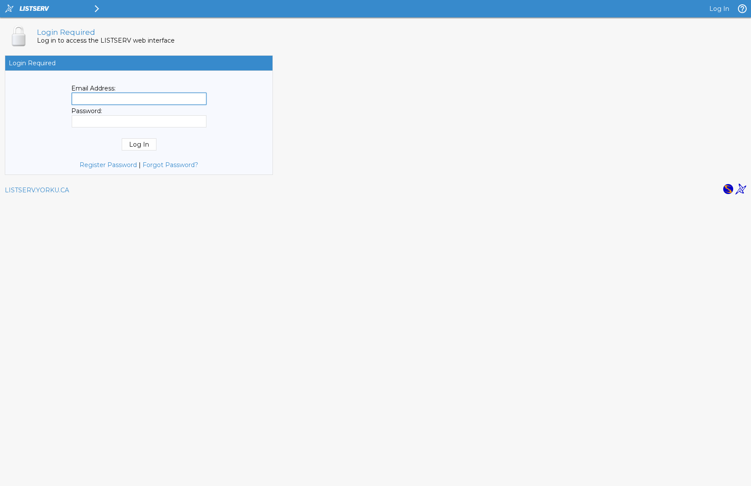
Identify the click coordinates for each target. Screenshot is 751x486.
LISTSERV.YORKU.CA (37, 190)
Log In (719, 9)
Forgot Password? (170, 165)
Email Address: (93, 88)
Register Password (108, 165)
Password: (86, 111)
